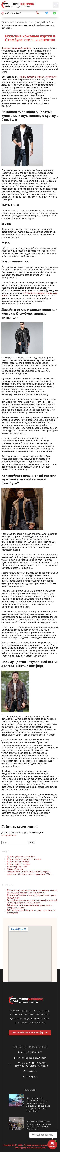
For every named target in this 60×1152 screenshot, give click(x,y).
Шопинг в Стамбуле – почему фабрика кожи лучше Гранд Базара (38, 1124)
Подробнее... (32, 1111)
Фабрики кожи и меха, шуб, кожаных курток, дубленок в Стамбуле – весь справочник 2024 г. (29, 872)
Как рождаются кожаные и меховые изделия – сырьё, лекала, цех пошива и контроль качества (32, 891)
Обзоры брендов (15, 869)
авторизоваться (8, 835)
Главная (6, 21)
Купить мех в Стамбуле (18, 861)
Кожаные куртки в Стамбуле (16, 48)
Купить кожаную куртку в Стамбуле (33, 21)
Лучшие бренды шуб (17, 866)
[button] (56, 5)
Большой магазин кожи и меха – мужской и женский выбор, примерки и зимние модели (32, 901)
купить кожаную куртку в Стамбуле (37, 77)
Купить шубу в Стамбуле (19, 864)
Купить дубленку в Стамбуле (21, 856)
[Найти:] (14, 842)
